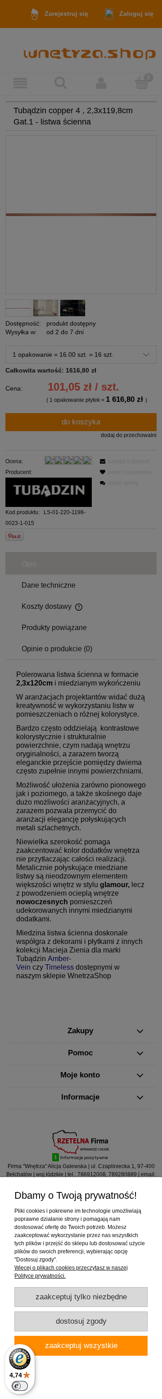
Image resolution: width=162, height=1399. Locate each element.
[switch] (20, 1386)
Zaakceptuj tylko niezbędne (81, 1297)
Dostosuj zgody (81, 1321)
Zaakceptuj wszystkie (81, 1345)
